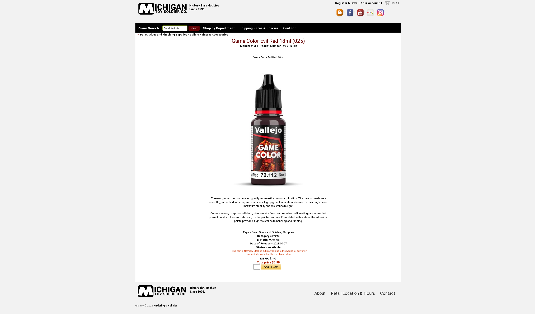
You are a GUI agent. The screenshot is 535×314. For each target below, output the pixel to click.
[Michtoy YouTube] (361, 13)
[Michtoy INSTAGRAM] (381, 13)
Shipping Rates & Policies (258, 28)
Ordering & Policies (165, 305)
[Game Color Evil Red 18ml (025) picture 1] (268, 68)
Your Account (370, 3)
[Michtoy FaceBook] (351, 13)
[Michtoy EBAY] (371, 13)
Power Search (148, 28)
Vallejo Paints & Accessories (209, 34)
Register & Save (346, 3)
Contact (289, 28)
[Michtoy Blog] (340, 13)
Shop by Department (219, 28)
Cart (394, 3)
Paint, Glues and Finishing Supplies (163, 34)
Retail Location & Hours (353, 293)
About (320, 293)
